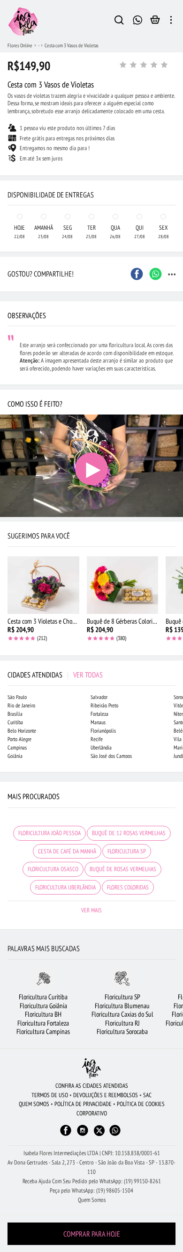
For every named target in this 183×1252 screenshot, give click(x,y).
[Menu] (171, 21)
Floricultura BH (43, 1014)
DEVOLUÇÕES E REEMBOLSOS (105, 1095)
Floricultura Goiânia (43, 1005)
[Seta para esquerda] (9, 176)
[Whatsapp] (115, 1135)
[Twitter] (99, 1130)
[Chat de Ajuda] (138, 19)
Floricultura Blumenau (122, 1005)
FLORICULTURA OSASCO (53, 869)
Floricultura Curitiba (43, 996)
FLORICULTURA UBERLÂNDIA (65, 887)
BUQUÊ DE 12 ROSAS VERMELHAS (129, 833)
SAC (147, 1095)
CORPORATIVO (91, 1113)
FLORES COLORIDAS (128, 887)
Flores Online (20, 45)
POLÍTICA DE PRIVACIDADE (83, 1104)
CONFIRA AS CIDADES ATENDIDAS (91, 1086)
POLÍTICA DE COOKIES (141, 1104)
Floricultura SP (122, 996)
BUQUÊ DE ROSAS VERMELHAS (123, 869)
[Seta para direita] (173, 176)
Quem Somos (92, 1200)
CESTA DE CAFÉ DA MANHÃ (67, 851)
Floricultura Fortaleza (43, 1023)
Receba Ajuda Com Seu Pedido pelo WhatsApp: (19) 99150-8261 (92, 1181)
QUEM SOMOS (34, 1104)
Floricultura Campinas (43, 1031)
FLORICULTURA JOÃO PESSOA (49, 833)
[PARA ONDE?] (119, 21)
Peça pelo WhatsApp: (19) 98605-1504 (91, 1190)
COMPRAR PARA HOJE (91, 1233)
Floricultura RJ (122, 1023)
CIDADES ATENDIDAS (55, 674)
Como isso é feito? (35, 403)
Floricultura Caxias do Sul (122, 1014)
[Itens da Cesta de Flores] (155, 22)
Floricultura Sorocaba (122, 1031)
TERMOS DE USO (49, 1095)
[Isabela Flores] (91, 1068)
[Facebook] (65, 1135)
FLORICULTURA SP (126, 851)
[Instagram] (83, 1135)
